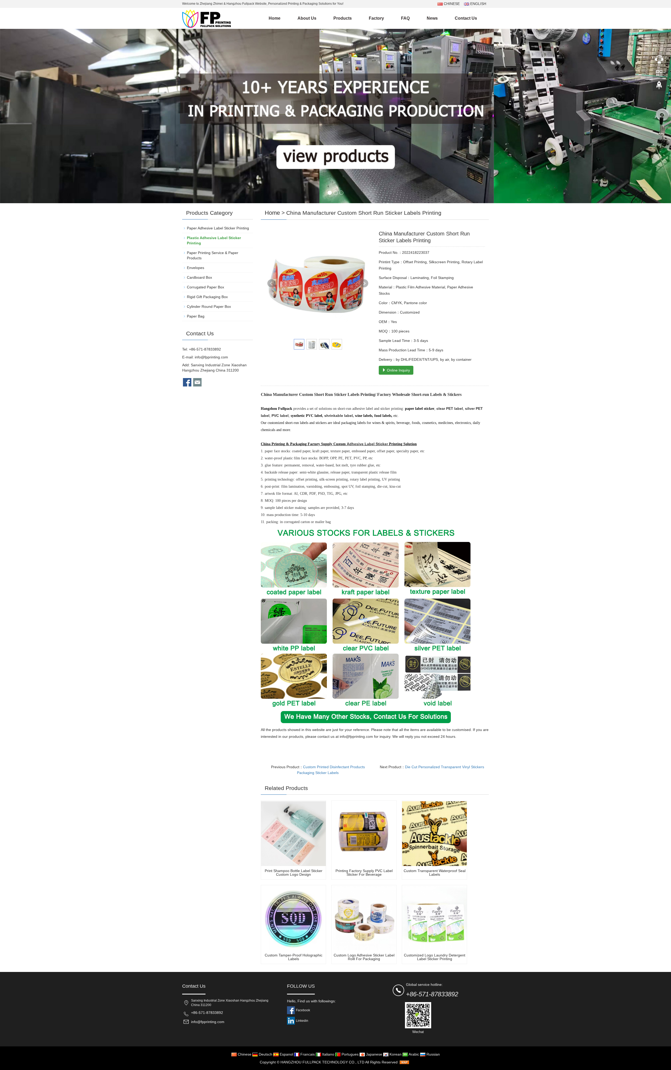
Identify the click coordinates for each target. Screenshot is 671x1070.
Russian (432, 1054)
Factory (376, 18)
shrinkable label (338, 415)
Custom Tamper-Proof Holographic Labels (293, 957)
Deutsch (265, 1054)
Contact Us (466, 18)
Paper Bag (195, 316)
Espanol (286, 1054)
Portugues (349, 1054)
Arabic (413, 1054)
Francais (307, 1054)
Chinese (244, 1054)
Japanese (373, 1054)
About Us (306, 18)
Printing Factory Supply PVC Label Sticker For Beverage (364, 873)
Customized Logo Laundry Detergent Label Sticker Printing (434, 957)
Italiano (327, 1054)
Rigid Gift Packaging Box (207, 297)
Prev (271, 283)
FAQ (405, 18)
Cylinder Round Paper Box (209, 306)
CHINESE (451, 4)
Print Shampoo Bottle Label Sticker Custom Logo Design (293, 873)
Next (364, 283)
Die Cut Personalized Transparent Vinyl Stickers (444, 767)
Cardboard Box (199, 277)
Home (274, 18)
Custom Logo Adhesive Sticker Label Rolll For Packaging (364, 957)
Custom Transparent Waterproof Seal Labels (435, 873)
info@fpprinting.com (211, 357)
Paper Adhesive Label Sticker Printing (218, 228)
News (432, 18)
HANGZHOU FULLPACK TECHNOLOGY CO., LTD (322, 1062)
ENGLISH (477, 4)
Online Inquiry (398, 370)
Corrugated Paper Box (205, 287)
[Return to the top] (659, 86)
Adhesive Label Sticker (367, 444)
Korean (395, 1054)
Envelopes (195, 268)
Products (342, 18)
